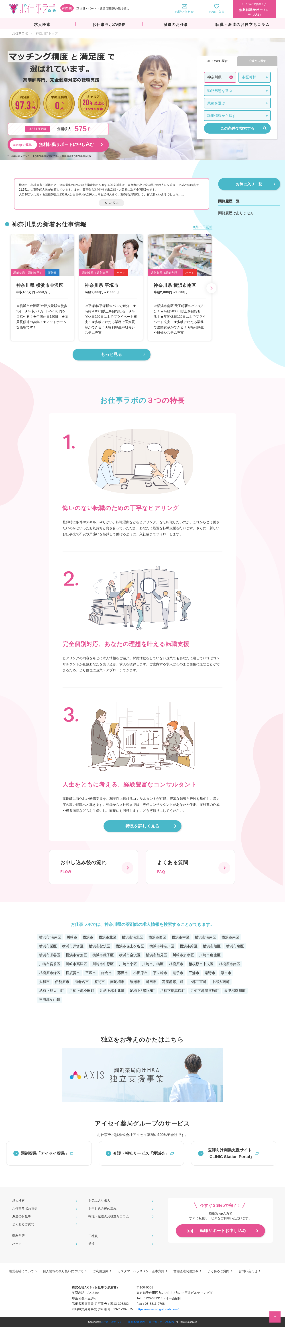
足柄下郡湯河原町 (204, 991)
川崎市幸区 (128, 964)
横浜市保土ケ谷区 (130, 946)
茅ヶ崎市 (160, 973)
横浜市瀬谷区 (49, 955)
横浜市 (88, 937)
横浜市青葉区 (76, 955)
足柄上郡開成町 (142, 991)
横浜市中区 (180, 937)
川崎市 (72, 937)
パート (17, 1244)
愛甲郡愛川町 (235, 991)
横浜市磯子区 (103, 955)
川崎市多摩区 (183, 955)
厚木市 (226, 973)
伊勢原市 (62, 982)
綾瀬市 (135, 982)
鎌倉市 (106, 973)
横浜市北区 (107, 937)
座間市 (99, 982)
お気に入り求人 (99, 1200)
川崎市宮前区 (49, 964)
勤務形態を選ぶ (219, 91)
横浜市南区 (230, 937)
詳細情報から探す (221, 116)
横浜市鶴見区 (156, 955)
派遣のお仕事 (21, 1216)
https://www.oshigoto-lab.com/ (157, 1309)
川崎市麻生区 (210, 955)
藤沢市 (122, 973)
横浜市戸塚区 (72, 946)
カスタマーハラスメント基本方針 (141, 1271)
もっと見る (111, 203)
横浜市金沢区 (129, 955)
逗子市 (178, 973)
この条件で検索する (237, 128)
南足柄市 (117, 982)
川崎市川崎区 (153, 964)
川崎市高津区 (76, 964)
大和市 (44, 982)
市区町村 (249, 77)
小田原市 (140, 973)
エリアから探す (217, 61)
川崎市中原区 (103, 964)
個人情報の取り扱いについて (63, 1271)
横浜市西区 (157, 937)
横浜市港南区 (205, 937)
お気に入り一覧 (249, 184)
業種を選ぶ (216, 103)
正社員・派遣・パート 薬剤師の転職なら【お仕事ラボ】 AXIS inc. (138, 1322)
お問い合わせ (248, 1271)
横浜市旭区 (212, 946)
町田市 (151, 982)
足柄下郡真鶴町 (172, 991)
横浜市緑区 (188, 946)
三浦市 (194, 973)
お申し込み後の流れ (102, 1208)
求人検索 (18, 1200)
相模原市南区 (229, 964)
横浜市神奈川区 (161, 946)
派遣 (91, 1244)
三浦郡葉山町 (49, 999)
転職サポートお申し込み (223, 1230)
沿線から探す (257, 61)
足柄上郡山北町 (112, 991)
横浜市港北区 (132, 937)
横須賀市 (73, 973)
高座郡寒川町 (172, 982)
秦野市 (210, 973)
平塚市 (90, 973)
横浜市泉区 (235, 946)
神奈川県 (214, 77)
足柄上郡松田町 (81, 991)
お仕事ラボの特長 (24, 1208)
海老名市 (82, 982)
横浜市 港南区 (50, 937)
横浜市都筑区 (99, 946)
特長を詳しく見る (142, 826)
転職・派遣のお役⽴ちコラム (108, 1216)
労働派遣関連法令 (185, 1271)
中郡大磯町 (221, 982)
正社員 (93, 1236)
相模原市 (176, 964)
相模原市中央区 (201, 964)
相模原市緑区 (49, 973)
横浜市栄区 (48, 946)
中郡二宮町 (197, 982)
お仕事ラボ (20, 33)
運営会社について (21, 1271)
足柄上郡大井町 (51, 991)
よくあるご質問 (23, 1224)
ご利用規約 (100, 1271)
